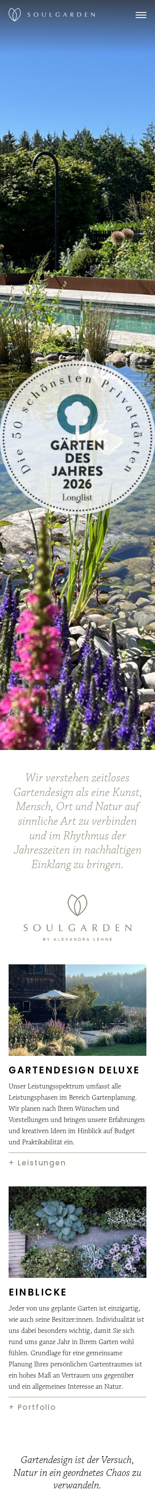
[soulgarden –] (52, 14)
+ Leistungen (37, 1163)
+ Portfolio (32, 1407)
